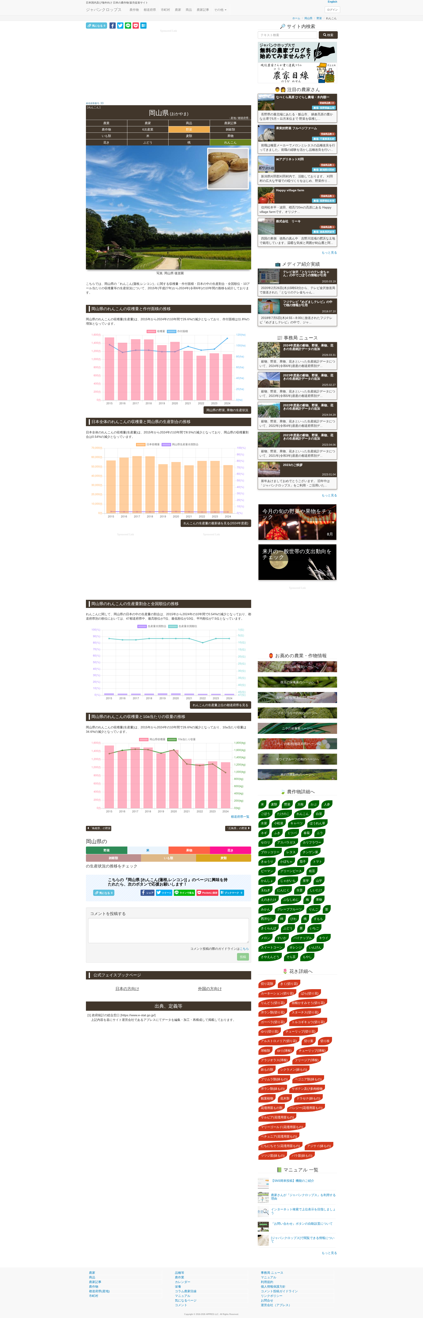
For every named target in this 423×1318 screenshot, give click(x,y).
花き (106, 142)
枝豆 (312, 871)
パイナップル (302, 938)
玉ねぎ (265, 890)
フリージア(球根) (307, 1060)
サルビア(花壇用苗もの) (277, 1117)
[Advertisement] (168, 64)
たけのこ (283, 813)
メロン (265, 938)
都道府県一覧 (240, 816)
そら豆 (291, 957)
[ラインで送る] (128, 25)
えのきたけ (268, 899)
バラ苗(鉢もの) (302, 1155)
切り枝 (325, 1041)
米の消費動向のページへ (297, 774)
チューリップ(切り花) (300, 1031)
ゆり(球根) (284, 1050)
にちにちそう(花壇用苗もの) (280, 1146)
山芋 (319, 880)
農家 (178, 9)
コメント (181, 1305)
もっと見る (329, 252)
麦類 (189, 136)
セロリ (265, 842)
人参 (327, 804)
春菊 (307, 833)
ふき (277, 833)
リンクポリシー (271, 1296)
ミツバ (292, 833)
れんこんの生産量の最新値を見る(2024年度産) (216, 523)
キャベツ (296, 823)
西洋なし (267, 918)
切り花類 (267, 983)
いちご (314, 928)
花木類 (284, 1098)
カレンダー (182, 1282)
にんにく (283, 890)
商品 (189, 9)
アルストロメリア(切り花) (279, 1041)
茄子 (303, 861)
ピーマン (267, 871)
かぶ (314, 804)
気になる (98, 25)
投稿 (243, 957)
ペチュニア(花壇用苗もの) (279, 1136)
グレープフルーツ (289, 909)
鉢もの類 (267, 1069)
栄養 (178, 1286)
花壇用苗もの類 (271, 1108)
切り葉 (308, 1041)
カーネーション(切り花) (277, 993)
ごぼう (265, 813)
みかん (265, 909)
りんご (313, 909)
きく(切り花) (289, 983)
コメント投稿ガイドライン (279, 1291)
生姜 (300, 890)
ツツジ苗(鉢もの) (273, 1155)
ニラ (320, 833)
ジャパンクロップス (104, 9)
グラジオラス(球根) (274, 1060)
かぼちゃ (286, 861)
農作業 (179, 1277)
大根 (300, 804)
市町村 (165, 9)
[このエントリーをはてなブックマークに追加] (143, 25)
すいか (281, 938)
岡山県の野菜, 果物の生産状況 (227, 410)
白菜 (319, 813)
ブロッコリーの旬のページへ (297, 713)
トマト (317, 861)
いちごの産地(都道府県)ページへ (297, 744)
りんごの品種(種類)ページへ (297, 666)
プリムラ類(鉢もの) (274, 1079)
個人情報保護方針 (273, 1286)
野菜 (319, 18)
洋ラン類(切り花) (273, 1012)
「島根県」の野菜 (100, 828)
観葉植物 (267, 1098)
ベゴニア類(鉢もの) (308, 1079)
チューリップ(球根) (312, 1050)
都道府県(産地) (99, 1291)
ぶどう (147, 142)
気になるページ (186, 1300)
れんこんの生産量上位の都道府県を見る (220, 705)
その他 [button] (219, 9)
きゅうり (267, 861)
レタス (291, 852)
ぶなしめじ (291, 899)
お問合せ (267, 1300)
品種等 (179, 1272)
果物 (230, 136)
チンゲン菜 (310, 852)
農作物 (134, 9)
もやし (307, 957)
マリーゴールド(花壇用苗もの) (282, 1127)
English (332, 1)
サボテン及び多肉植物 (307, 1088)
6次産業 (147, 129)
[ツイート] (120, 25)
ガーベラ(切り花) (273, 1022)
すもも (318, 918)
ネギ (264, 833)
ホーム (296, 18)
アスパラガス (286, 842)
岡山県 (308, 18)
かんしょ (267, 880)
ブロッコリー (270, 852)
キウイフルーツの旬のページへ (297, 759)
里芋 (306, 880)
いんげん (315, 947)
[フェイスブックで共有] (112, 25)
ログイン (332, 9)
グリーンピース (291, 871)
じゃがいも (288, 880)
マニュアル (182, 1296)
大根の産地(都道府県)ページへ (297, 697)
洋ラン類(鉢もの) (273, 1088)
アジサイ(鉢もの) (319, 1146)
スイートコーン (271, 947)
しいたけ (316, 890)
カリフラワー (312, 842)
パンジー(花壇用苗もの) (306, 1108)
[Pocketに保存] (136, 25)
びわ (293, 918)
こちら (244, 948)
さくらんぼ (268, 928)
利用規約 (267, 1282)
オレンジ (295, 947)
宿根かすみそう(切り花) (308, 1003)
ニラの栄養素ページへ (297, 728)
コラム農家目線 (186, 1291)
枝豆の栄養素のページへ (297, 682)
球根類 (265, 1050)
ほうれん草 (317, 823)
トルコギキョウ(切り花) (308, 1022)
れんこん (230, 142)
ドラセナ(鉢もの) (308, 1098)
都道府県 (150, 9)
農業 (106, 123)
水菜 (264, 823)
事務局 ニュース (272, 1272)
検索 (329, 35)
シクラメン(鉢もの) (293, 1069)
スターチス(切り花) (305, 1012)
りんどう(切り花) (273, 1003)
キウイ (323, 938)
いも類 (106, 136)
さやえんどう (270, 957)
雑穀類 (230, 129)
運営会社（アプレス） (276, 1305)
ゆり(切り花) (269, 1031)
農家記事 (203, 9)
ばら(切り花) (310, 993)
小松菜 (278, 823)
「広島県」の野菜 (237, 828)
